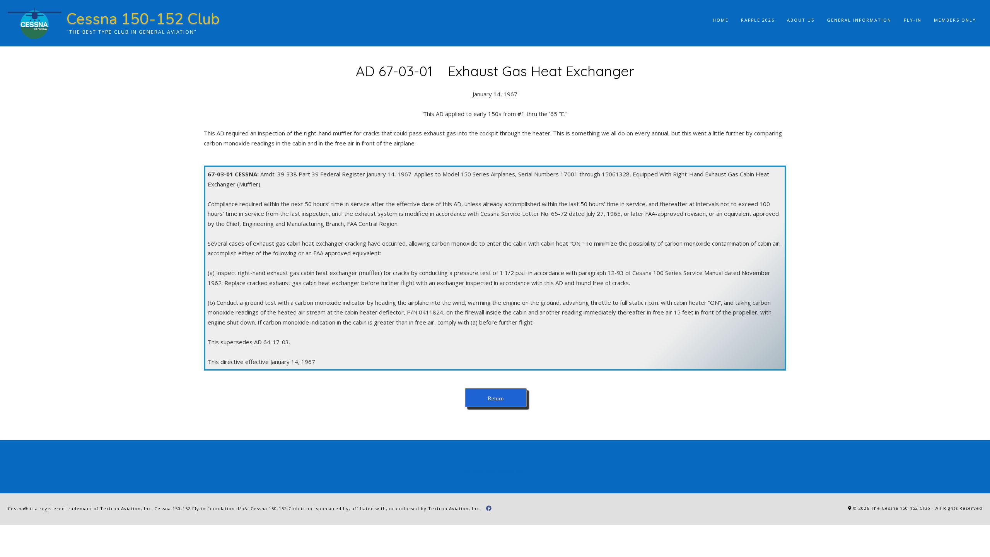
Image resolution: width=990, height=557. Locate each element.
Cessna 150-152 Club (143, 19)
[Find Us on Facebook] (489, 508)
